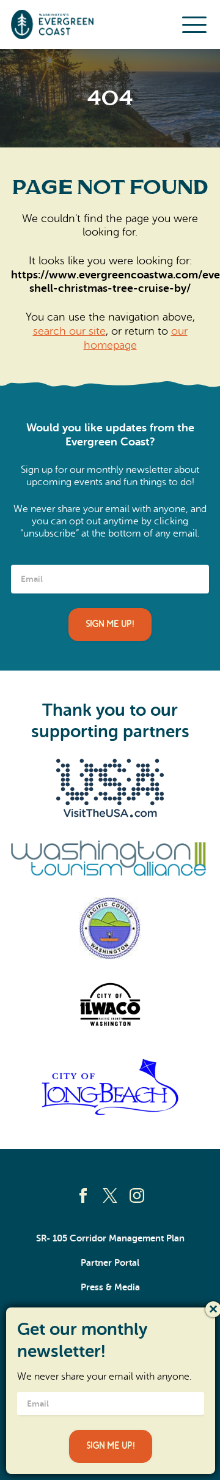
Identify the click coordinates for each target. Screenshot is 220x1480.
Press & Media (110, 1287)
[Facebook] (83, 1195)
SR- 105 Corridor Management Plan (110, 1238)
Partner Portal (110, 1262)
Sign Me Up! (110, 624)
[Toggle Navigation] (194, 24)
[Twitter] (110, 1195)
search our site (69, 331)
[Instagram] (137, 1195)
